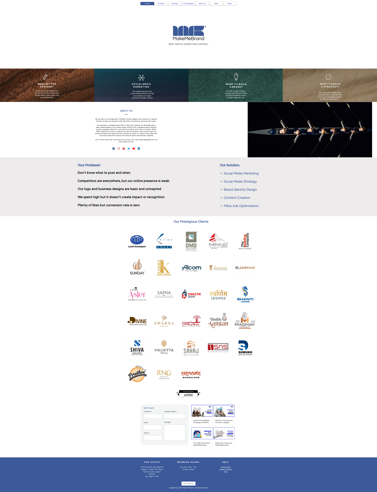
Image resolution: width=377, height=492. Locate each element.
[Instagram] (119, 148)
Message (167, 422)
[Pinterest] (124, 148)
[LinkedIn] (139, 148)
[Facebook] (114, 148)
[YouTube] (134, 148)
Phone (146, 433)
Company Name (170, 411)
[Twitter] (129, 148)
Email (145, 422)
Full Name (147, 411)
